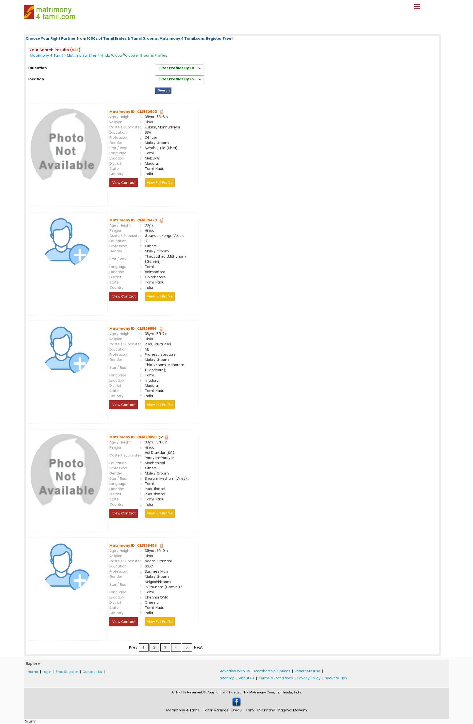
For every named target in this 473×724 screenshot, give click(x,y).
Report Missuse (307, 671)
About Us (246, 678)
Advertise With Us (235, 671)
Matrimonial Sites (82, 55)
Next (198, 647)
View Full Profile (160, 182)
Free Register (67, 671)
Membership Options (272, 671)
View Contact (123, 182)
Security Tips (336, 678)
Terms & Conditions (276, 678)
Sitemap (227, 678)
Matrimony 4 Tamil (46, 55)
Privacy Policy (309, 678)
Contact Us (92, 671)
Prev (133, 647)
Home (33, 671)
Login (47, 671)
